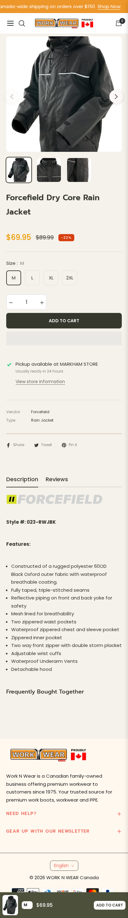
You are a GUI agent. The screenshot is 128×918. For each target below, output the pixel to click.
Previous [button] (12, 96)
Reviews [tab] (57, 479)
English (61, 865)
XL (51, 277)
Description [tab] (22, 479)
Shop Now (102, 6)
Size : (15, 263)
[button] (64, 338)
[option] (64, 94)
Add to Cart (109, 905)
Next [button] (116, 96)
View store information (40, 381)
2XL (69, 277)
